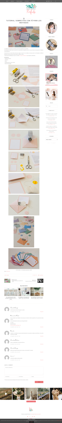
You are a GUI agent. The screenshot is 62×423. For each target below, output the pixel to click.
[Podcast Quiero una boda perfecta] (51, 67)
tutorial (8, 275)
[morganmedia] (31, 411)
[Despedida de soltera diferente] (51, 85)
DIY (24, 18)
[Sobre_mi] (51, 33)
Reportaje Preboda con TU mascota (31, 281)
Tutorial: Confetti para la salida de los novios (17, 281)
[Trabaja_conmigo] (51, 50)
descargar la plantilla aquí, (23, 55)
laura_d (12, 356)
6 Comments (41, 275)
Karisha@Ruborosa (14, 340)
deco (5, 275)
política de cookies (59, 420)
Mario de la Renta (14, 316)
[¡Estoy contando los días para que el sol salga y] (43, 394)
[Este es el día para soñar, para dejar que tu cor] (18, 394)
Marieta (12, 331)
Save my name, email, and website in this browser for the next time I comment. (16, 379)
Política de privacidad (37, 414)
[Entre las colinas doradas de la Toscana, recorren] (6, 394)
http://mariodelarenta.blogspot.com (15, 325)
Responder (41, 311)
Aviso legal (32, 414)
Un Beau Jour (8, 271)
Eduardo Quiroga (14, 308)
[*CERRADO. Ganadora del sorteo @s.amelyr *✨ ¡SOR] (56, 394)
